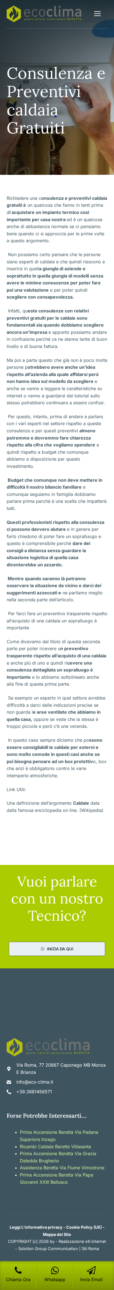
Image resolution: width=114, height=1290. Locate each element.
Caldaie (81, 803)
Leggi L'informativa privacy (36, 1227)
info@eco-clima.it (34, 1082)
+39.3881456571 (34, 1091)
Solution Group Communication (48, 1248)
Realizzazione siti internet (82, 1241)
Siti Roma (90, 1248)
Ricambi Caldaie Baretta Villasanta (55, 1146)
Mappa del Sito (57, 1234)
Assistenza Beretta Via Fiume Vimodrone (62, 1167)
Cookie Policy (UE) (84, 1227)
